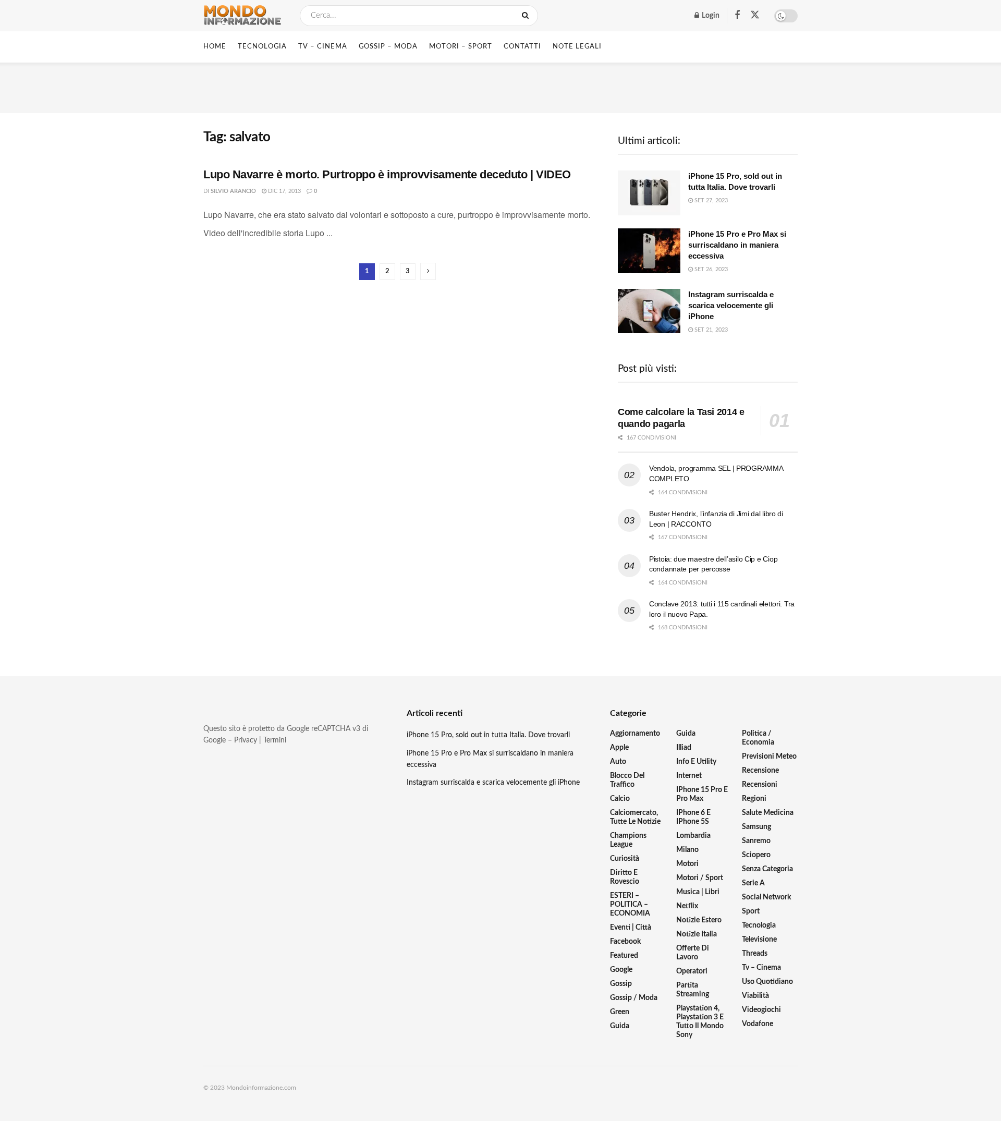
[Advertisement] (500, 86)
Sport (751, 911)
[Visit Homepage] (242, 16)
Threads (754, 953)
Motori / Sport (699, 878)
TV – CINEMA (322, 46)
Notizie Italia (696, 934)
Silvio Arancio (233, 191)
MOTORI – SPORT (460, 46)
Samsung (756, 827)
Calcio (620, 798)
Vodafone (757, 1024)
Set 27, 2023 (710, 200)
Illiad (683, 747)
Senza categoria (767, 869)
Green (619, 1012)
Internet (689, 775)
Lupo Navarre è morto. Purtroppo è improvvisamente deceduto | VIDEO (387, 174)
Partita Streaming (692, 990)
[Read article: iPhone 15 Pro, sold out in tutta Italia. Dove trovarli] (649, 192)
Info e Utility (696, 761)
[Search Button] (527, 15)
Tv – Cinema (761, 967)
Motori (687, 864)
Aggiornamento (635, 733)
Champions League (628, 840)
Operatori (691, 971)
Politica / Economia (758, 738)
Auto (618, 761)
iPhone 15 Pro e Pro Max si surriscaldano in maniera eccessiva (737, 244)
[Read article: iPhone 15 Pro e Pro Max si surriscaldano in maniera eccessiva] (649, 250)
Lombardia (693, 835)
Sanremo (756, 841)
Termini (274, 740)
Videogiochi (761, 1010)
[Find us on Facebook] (737, 15)
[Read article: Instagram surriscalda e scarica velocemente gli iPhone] (649, 311)
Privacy (245, 740)
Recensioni (759, 784)
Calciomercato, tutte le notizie (635, 817)
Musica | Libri (697, 892)
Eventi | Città (630, 927)
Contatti (522, 46)
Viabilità (755, 996)
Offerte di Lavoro (692, 953)
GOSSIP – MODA (388, 46)
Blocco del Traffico (627, 780)
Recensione (760, 770)
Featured (624, 955)
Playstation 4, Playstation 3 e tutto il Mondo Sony (700, 1022)
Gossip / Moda (633, 998)
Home (214, 46)
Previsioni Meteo (769, 756)
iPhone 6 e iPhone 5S (693, 817)
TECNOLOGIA (262, 46)
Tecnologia (759, 925)
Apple (619, 747)
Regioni (754, 798)
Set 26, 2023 (710, 269)
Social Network (766, 897)
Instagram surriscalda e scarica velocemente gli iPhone (731, 305)
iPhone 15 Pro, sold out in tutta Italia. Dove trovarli (488, 735)
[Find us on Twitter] (755, 15)
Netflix (687, 906)
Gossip (621, 984)
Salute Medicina (768, 813)
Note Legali (577, 46)
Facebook (625, 941)
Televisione (759, 939)
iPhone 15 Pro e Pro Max (702, 794)
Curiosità (624, 858)
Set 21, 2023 (710, 330)
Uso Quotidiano (767, 981)
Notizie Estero (699, 920)
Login (709, 15)
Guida (619, 1026)
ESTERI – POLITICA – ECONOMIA (630, 904)
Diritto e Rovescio (624, 877)
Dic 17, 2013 (283, 191)
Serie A (753, 883)
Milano (687, 850)
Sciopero (756, 855)
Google (621, 969)
